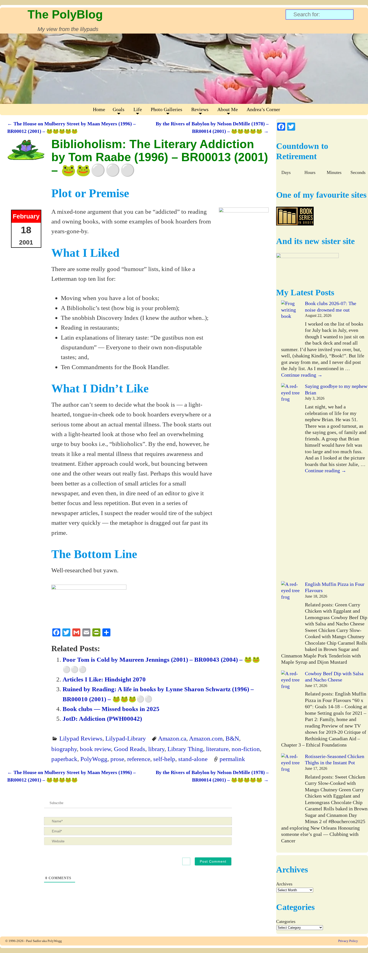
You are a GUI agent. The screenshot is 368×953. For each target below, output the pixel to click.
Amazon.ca (172, 738)
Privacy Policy (348, 941)
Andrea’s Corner (263, 109)
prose (117, 758)
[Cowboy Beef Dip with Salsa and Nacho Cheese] (290, 705)
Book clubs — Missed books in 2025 (111, 708)
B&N (232, 738)
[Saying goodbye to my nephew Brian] (290, 482)
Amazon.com (206, 738)
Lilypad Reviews (80, 738)
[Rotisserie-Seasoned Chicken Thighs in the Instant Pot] (290, 788)
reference (138, 758)
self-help (164, 758)
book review (95, 748)
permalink (232, 758)
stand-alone (193, 758)
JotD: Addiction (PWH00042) (102, 718)
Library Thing (185, 748)
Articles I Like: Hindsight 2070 (104, 679)
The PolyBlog (65, 14)
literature (217, 748)
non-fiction (246, 748)
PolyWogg (93, 758)
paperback (64, 758)
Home (99, 109)
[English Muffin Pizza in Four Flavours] (290, 616)
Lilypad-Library (125, 738)
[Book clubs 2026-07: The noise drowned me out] (290, 322)
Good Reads (129, 748)
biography (64, 748)
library (156, 748)
